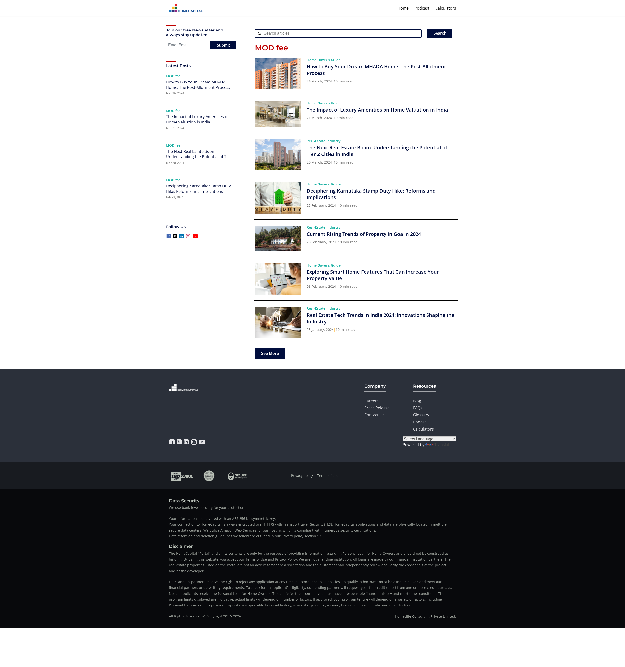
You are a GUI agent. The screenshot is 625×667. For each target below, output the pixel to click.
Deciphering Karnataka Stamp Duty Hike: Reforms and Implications (198, 188)
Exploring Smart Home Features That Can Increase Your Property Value (373, 275)
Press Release (377, 407)
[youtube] (202, 442)
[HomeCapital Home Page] (186, 7)
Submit (223, 45)
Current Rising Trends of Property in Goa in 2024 (364, 234)
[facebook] (172, 442)
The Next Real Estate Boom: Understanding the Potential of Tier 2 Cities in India (200, 154)
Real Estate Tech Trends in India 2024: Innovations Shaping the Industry (381, 318)
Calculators (445, 8)
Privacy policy (302, 475)
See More (270, 353)
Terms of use (327, 475)
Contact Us (374, 415)
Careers (371, 401)
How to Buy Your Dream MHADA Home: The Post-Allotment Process (198, 84)
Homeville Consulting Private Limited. (425, 616)
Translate (443, 444)
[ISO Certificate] (182, 475)
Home (403, 8)
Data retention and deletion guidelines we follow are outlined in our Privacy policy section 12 (245, 536)
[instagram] (194, 442)
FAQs (417, 407)
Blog (417, 401)
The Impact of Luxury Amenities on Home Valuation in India (198, 119)
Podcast (422, 8)
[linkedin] (186, 442)
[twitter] (179, 442)
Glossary (421, 415)
